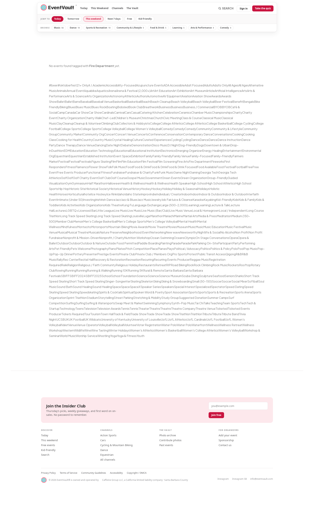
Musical (62, 232)
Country (87, 140)
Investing (89, 200)
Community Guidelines (93, 472)
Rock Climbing (203, 265)
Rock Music (220, 265)
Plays (170, 249)
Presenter (90, 254)
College (155, 123)
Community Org (93, 134)
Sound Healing (82, 287)
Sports (193, 292)
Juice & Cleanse (182, 200)
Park (193, 243)
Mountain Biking (118, 227)
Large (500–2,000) (174, 205)
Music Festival (234, 227)
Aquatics (102, 91)
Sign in (244, 8)
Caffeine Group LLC (112, 479)
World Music (68, 336)
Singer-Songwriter (117, 281)
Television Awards (109, 308)
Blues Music (83, 107)
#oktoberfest (67, 85)
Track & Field (122, 314)
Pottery (78, 254)
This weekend (93, 18)
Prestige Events (108, 254)
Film (113, 161)
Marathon (156, 216)
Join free (216, 415)
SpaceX (135, 287)
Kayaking (210, 200)
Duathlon (57, 151)
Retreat (160, 265)
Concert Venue (125, 134)
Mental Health (187, 221)
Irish (98, 200)
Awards (216, 96)
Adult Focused (194, 85)
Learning (178, 27)
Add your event (228, 435)
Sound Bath (65, 287)
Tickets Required (72, 314)
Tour (87, 314)
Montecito (84, 227)
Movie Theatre (157, 227)
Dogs (200, 145)
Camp (61, 112)
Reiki (64, 265)
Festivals (85, 161)
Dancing (100, 145)
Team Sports (231, 303)
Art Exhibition (181, 91)
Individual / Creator (169, 194)
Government (153, 178)
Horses (63, 194)
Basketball (119, 101)
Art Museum (198, 91)
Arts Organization (98, 96)
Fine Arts (183, 161)
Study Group (170, 298)
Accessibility (116, 472)
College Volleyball (112, 129)
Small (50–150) (202, 281)
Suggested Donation (193, 298)
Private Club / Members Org (153, 254)
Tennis (125, 308)
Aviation (187, 96)
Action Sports (108, 435)
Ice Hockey (98, 194)
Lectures (60, 210)
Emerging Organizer (189, 151)
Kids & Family (247, 200)
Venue (72, 325)
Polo (234, 249)
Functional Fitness (98, 172)
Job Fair (166, 200)
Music (59, 27)
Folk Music (119, 167)
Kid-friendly (145, 18)
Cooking (237, 134)
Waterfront (199, 325)
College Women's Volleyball (142, 129)
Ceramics (185, 112)
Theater (143, 308)
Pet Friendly (62, 249)
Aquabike (90, 91)
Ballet (61, 101)
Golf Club (104, 178)
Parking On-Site (207, 243)
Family (148, 156)
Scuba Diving (190, 276)
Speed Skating (69, 292)
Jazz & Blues (129, 200)
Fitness (70, 167)
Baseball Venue (102, 101)
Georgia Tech (209, 172)
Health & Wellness (133, 183)
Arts (244, 91)
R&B (239, 254)
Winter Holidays (119, 330)
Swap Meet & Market (129, 303)
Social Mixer (239, 281)
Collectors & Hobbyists (134, 123)
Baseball (86, 101)
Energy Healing (212, 151)
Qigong (231, 254)
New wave (173, 232)
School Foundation (124, 276)
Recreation (133, 259)
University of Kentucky (116, 319)
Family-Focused (201, 156)
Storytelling (106, 298)
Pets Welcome (80, 249)
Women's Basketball (168, 330)
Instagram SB (239, 478)
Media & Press (207, 216)
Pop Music (250, 249)
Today (84, 8)
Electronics (168, 151)
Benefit (238, 101)
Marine (178, 216)
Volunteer (130, 325)
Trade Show (138, 314)
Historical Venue (120, 189)
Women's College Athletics (200, 330)
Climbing (107, 123)
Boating (111, 107)
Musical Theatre (77, 232)
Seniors (230, 276)
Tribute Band (230, 314)
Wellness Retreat (230, 325)
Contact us (225, 445)
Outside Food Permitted (121, 243)
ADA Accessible (174, 85)
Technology (67, 308)
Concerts (142, 134)
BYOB (217, 107)
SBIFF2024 (77, 276)
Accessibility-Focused (121, 85)
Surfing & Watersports (100, 303)
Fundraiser (118, 172)
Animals (62, 91)
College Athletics (172, 123)
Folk (109, 167)
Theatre (154, 308)
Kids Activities (70, 205)
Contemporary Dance (197, 134)
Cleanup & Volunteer (87, 123)
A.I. (90, 85)
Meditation (224, 216)
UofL (164, 319)
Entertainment (232, 151)
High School (198, 183)
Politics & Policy (220, 249)
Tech (243, 303)
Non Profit (242, 232)
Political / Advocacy (187, 249)
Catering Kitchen (151, 112)
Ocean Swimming (162, 238)
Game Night (182, 172)
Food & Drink (158, 27)
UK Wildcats (92, 319)
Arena (112, 91)
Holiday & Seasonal (185, 189)
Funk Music (166, 172)
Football (240, 167)
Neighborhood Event (136, 232)
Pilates (120, 249)
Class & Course (191, 118)
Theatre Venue (206, 308)
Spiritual (128, 292)
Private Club (127, 254)
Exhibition (137, 156)
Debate (126, 145)
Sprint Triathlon (76, 298)
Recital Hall (85, 259)
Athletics (130, 96)
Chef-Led (108, 118)
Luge (146, 216)
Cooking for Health (69, 140)
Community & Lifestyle (130, 27)
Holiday (167, 189)
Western (68, 330)
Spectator (218, 287)
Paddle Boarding (149, 243)
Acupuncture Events (150, 85)
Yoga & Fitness (127, 336)
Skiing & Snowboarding (176, 281)
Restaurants (147, 265)
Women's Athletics (142, 330)
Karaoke (198, 200)
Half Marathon (96, 183)
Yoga (113, 336)
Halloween (113, 183)
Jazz (118, 200)
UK (67, 319)
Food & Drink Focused (182, 167)
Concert (109, 134)
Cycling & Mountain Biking (116, 445)
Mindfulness (69, 227)
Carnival (119, 112)
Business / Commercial (198, 107)
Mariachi (168, 216)
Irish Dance (108, 200)
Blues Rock (98, 107)
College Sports (70, 129)
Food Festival (225, 167)
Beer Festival (224, 101)
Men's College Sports (131, 221)
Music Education (214, 227)
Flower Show (97, 167)
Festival (63, 161)
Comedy (225, 27)
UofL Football (215, 319)
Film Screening (167, 161)
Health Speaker (179, 183)
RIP (168, 265)
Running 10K (119, 270)
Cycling (176, 140)
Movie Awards (138, 227)
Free (129, 18)
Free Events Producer (71, 172)
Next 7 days (114, 18)
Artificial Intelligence (228, 91)
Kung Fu (127, 205)
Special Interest (184, 287)
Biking (64, 107)
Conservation (174, 134)
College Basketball (219, 123)
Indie (153, 194)
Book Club (136, 107)
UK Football (76, 319)
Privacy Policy (48, 472)
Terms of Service (68, 472)
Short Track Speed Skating (87, 281)
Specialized (203, 287)
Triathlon (185, 314)
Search (45, 454)
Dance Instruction (229, 140)
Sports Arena (243, 292)
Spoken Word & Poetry (149, 292)
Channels (117, 8)
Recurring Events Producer (172, 259)
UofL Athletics (177, 319)
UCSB (60, 319)
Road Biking (179, 265)
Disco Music (160, 145)
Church (158, 118)
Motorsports (99, 227)
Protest (192, 254)
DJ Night (173, 145)
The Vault (132, 8)
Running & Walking (99, 270)
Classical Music (211, 118)
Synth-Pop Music (183, 303)
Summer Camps (217, 298)
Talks (207, 303)
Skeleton (147, 281)
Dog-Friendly (188, 145)
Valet (64, 325)
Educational (122, 151)
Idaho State (132, 194)
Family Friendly (162, 156)
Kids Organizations (92, 205)
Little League (105, 210)
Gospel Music (136, 178)
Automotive (155, 96)
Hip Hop (63, 189)
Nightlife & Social (209, 232)
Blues (71, 107)
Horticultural (76, 194)
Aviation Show (201, 96)
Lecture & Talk (219, 205)
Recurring (147, 259)
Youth (140, 336)
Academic (99, 85)
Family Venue (181, 156)
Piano (112, 249)
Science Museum (170, 276)
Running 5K (135, 270)
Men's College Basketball (100, 221)
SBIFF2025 (94, 276)
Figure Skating (101, 161)
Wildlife (79, 330)
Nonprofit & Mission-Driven (81, 238)
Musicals (94, 232)
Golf (64, 178)
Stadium (92, 298)
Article (210, 91)
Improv (145, 194)
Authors (141, 96)
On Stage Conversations (212, 238)
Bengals (248, 101)
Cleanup (68, 123)
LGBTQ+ (72, 210)
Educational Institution (145, 151)
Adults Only (220, 85)
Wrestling (103, 336)
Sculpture (205, 276)
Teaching (216, 303)
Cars (128, 112)
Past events (166, 445)
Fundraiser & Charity (138, 172)
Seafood (218, 276)
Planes (162, 249)
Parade (176, 243)
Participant (225, 243)
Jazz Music (144, 200)
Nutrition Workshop (137, 238)
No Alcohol (227, 232)
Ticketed (222, 308)
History (136, 189)
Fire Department (200, 161)
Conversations (222, 134)
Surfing (71, 303)
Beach (145, 101)
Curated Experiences (156, 140)
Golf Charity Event (85, 178)
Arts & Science (76, 96)
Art (152, 91)
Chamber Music (201, 112)
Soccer (217, 281)
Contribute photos (170, 440)
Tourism (95, 314)
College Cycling (242, 123)
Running (70, 270)
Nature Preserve (111, 232)
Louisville (137, 216)
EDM (67, 151)
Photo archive (167, 435)
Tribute (207, 314)
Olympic (190, 238)
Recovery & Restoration (109, 259)
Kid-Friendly (224, 200)
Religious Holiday (127, 265)
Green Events (171, 178)
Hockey (146, 189)
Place (154, 249)
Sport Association (176, 292)
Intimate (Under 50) (70, 200)
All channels (107, 459)
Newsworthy (189, 232)
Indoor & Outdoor (211, 194)
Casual (135, 112)
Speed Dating (234, 287)
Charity (237, 112)
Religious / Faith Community (97, 265)
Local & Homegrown (205, 210)
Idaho (120, 194)
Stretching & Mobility (147, 298)
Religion (73, 265)
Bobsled (123, 107)
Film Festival (149, 161)
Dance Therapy (66, 145)
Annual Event (75, 91)
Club (116, 123)
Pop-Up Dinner (63, 254)
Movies (172, 227)
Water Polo (169, 325)
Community (204, 129)
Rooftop (245, 265)
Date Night (113, 145)
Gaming (195, 172)
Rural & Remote (153, 270)
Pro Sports (179, 254)
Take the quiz (263, 8)
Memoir (78, 221)
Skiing (157, 281)
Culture (137, 140)
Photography (99, 249)
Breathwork (151, 107)
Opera (233, 238)
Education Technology (99, 151)
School (106, 276)
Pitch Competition (137, 249)
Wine (87, 330)
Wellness (213, 325)
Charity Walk (93, 118)
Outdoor (63, 243)
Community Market (70, 134)
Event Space (122, 156)
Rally (60, 259)
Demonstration (141, 145)
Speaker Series (150, 287)
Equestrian (61, 156)
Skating (135, 281)
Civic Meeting (172, 118)
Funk (155, 172)
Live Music (121, 210)
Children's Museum (127, 118)
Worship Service (86, 336)
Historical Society (97, 189)
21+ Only (82, 85)
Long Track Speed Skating (78, 216)
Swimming (150, 303)
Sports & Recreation (98, 27)
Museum (182, 227)
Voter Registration (149, 325)
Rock (190, 265)
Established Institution (98, 156)
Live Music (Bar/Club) (155, 210)
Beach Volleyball (182, 101)
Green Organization (193, 178)
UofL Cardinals (196, 319)
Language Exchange (147, 205)
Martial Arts (190, 216)
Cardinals (108, 112)
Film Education (131, 161)
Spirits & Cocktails (110, 292)
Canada (70, 112)
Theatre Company (183, 308)
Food (129, 167)
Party (236, 243)
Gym (68, 183)
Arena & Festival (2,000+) (133, 91)
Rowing (60, 270)
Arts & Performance (202, 27)
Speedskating (88, 292)
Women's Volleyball (231, 330)
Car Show (82, 112)
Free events (48, 445)
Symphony (164, 303)
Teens (79, 308)
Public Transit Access (211, 254)
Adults (208, 85)
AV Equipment (172, 96)
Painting (165, 243)
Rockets (233, 265)
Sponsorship (226, 440)
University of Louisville (146, 319)
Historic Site (77, 189)
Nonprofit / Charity (111, 238)
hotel (87, 194)
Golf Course (118, 178)
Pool (240, 249)
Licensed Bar (87, 210)
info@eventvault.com (261, 478)
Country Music (102, 140)
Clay (60, 123)
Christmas (147, 118)
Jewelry (156, 200)
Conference (156, 134)
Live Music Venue (180, 210)
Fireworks (217, 161)
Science (142, 276)
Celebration (171, 112)
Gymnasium (79, 183)
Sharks (239, 276)
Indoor (186, 194)
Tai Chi (199, 303)
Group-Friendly (217, 178)
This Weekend (99, 8)
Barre (76, 101)
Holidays (204, 189)
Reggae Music (199, 259)
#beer (53, 85)
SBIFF (65, 276)
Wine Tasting (99, 330)
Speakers (167, 287)
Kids (235, 200)
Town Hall (107, 314)
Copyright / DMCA (136, 472)
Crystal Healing (122, 140)
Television (90, 308)
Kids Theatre (113, 205)
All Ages (233, 85)
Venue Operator (88, 325)
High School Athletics (220, 183)
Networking (158, 232)
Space (116, 287)
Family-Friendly (222, 156)
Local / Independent (233, 210)
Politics (205, 249)
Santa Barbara (174, 270)
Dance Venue (86, 145)
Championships (222, 112)
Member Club (64, 221)
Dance (75, 27)
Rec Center (70, 259)
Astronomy (117, 96)
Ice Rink (111, 194)
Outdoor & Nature (92, 243)
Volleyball (105, 325)
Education (77, 151)
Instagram (223, 478)
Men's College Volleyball (162, 221)
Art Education (163, 91)
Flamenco (82, 167)
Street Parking (123, 298)
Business (165, 107)
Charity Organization (71, 118)
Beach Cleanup (160, 101)
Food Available (206, 167)
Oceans (179, 238)
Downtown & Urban (217, 145)
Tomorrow (73, 18)
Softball (252, 281)
